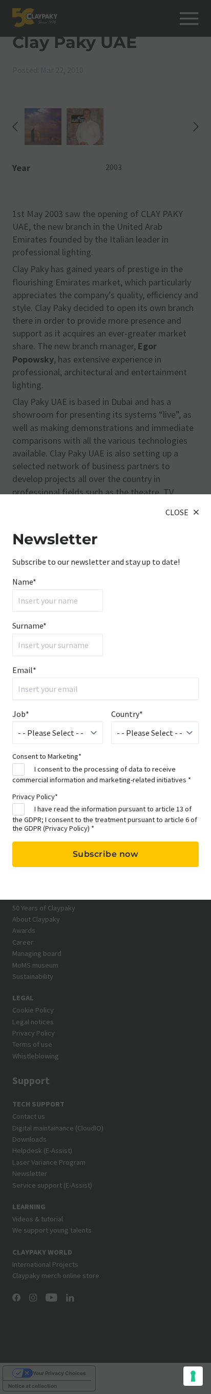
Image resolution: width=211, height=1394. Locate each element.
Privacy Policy (66, 828)
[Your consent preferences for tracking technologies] (193, 1376)
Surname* (29, 625)
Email (24, 670)
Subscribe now (106, 854)
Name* (24, 581)
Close (176, 512)
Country (127, 714)
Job (20, 714)
